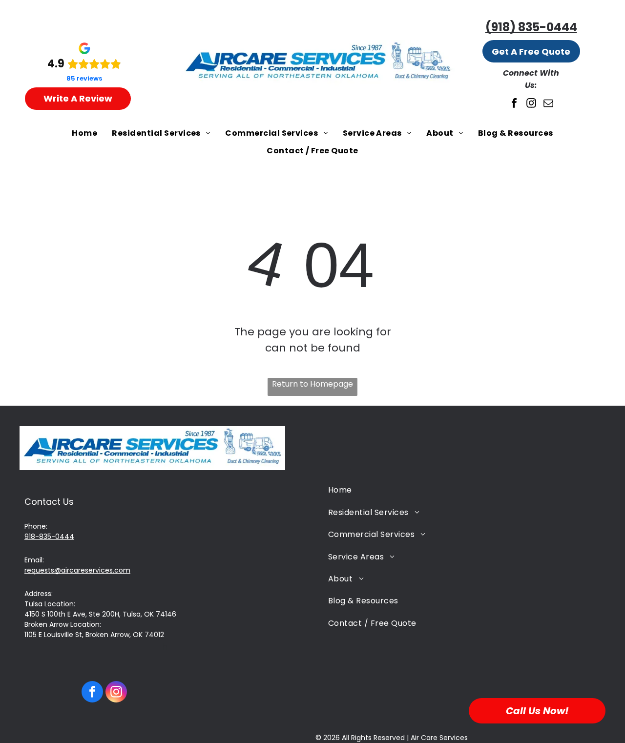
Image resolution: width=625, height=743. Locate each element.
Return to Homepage (312, 384)
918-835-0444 (49, 536)
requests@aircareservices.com (77, 570)
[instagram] (531, 104)
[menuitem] (84, 133)
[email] (548, 104)
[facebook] (514, 104)
